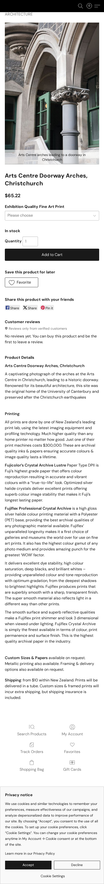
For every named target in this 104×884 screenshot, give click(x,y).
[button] (80, 6)
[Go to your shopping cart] (90, 6)
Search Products (31, 734)
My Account (72, 734)
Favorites (72, 751)
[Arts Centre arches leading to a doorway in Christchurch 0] (52, 93)
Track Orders (31, 751)
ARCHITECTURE (19, 14)
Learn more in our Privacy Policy (30, 853)
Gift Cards (72, 769)
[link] (52, 874)
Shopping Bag (32, 769)
